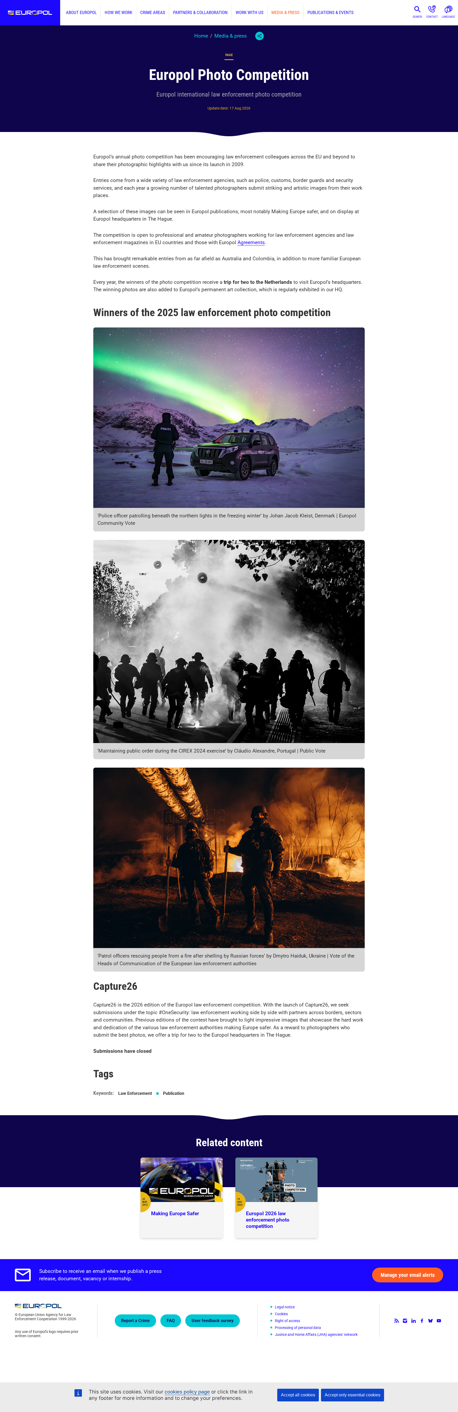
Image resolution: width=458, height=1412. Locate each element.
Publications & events (330, 12)
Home (201, 36)
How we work (118, 12)
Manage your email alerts (408, 1275)
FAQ (171, 1320)
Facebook (422, 1321)
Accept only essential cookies (352, 1395)
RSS (396, 1321)
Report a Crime (135, 1320)
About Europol (81, 12)
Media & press (285, 12)
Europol (30, 12)
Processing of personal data (298, 1328)
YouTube (439, 1321)
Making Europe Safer (175, 1213)
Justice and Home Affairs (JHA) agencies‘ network (316, 1334)
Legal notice (285, 1307)
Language (448, 17)
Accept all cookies (298, 1395)
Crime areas (152, 12)
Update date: (218, 108)
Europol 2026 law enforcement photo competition (267, 1219)
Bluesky (430, 1321)
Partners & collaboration (200, 12)
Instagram (405, 1321)
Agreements (251, 242)
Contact (432, 17)
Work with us (249, 12)
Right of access (287, 1321)
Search (417, 17)
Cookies (281, 1314)
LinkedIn (413, 1321)
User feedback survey (213, 1320)
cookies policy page (187, 1392)
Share (259, 36)
